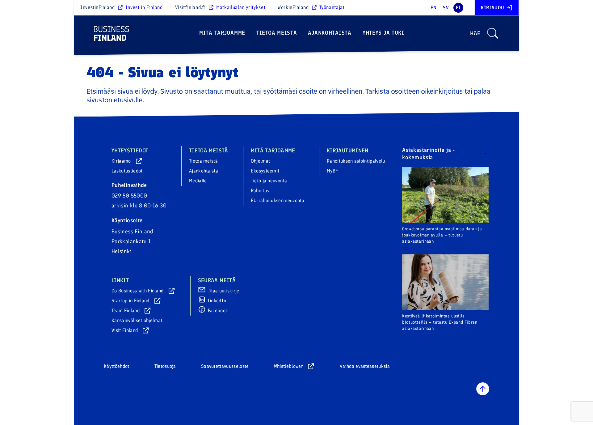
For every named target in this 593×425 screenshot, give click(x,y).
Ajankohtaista (329, 32)
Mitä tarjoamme (222, 32)
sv (446, 8)
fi (458, 8)
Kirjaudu (492, 8)
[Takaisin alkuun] (482, 388)
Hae (475, 33)
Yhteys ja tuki (383, 32)
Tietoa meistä (276, 32)
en (434, 8)
